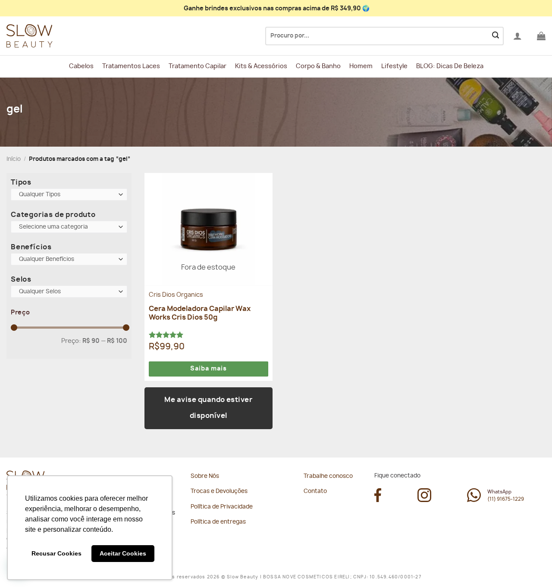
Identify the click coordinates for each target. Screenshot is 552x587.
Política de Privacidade (222, 507)
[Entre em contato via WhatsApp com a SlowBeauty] (474, 499)
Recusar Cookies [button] (56, 553)
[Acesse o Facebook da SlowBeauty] (377, 499)
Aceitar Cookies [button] (123, 553)
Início (13, 159)
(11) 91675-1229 (505, 499)
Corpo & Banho (318, 66)
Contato (315, 491)
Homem (361, 66)
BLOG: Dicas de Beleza (449, 66)
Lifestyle (394, 66)
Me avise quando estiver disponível (208, 408)
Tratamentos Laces (131, 66)
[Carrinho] (541, 35)
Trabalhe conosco (328, 476)
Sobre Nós (205, 476)
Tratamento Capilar (197, 66)
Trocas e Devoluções (219, 491)
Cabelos (81, 66)
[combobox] (69, 194)
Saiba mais (208, 369)
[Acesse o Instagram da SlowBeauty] (424, 499)
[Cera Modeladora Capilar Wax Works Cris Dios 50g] (208, 229)
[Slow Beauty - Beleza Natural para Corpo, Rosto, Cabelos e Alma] (49, 36)
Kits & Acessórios (261, 66)
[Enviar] (495, 36)
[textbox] (67, 195)
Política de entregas (218, 522)
